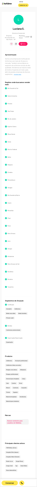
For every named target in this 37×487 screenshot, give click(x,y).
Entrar (21, 1)
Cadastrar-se (23, 5)
